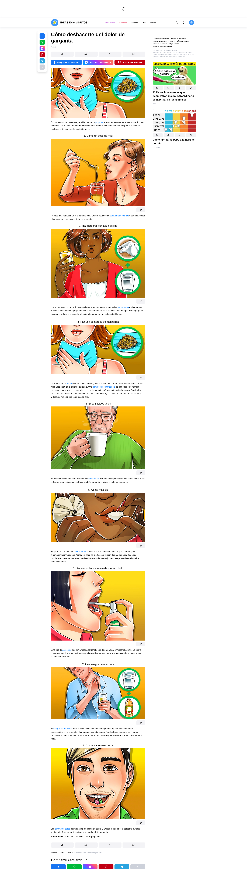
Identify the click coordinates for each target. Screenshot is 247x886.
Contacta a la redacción (161, 38)
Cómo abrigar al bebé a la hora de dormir (173, 141)
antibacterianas (81, 552)
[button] (158, 88)
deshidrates (93, 479)
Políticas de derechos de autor (163, 41)
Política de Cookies (182, 41)
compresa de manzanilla (104, 387)
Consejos (156, 147)
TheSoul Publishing (170, 50)
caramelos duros (62, 829)
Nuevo (124, 23)
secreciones (123, 307)
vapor (69, 383)
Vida (154, 104)
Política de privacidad (178, 38)
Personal (111, 23)
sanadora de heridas (119, 216)
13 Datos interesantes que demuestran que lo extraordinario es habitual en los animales (173, 96)
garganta (99, 122)
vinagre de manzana (63, 729)
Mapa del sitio (174, 44)
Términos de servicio (160, 44)
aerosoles (67, 650)
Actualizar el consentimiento (162, 46)
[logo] (69, 22)
